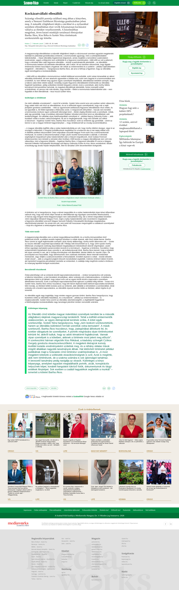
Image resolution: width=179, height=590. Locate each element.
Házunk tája (89, 3)
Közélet (46, 3)
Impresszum (27, 510)
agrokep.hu (65, 575)
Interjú (56, 3)
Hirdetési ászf (104, 510)
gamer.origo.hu (97, 549)
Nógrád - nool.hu (37, 571)
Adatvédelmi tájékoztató (72, 510)
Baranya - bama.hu (38, 544)
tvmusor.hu (96, 569)
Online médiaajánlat (40, 510)
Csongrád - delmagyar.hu (40, 552)
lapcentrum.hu (127, 564)
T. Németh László (37, 43)
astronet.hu (96, 542)
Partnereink (126, 510)
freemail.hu (126, 557)
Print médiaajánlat (55, 510)
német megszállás (31, 388)
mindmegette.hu (97, 557)
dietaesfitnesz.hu (97, 562)
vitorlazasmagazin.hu (99, 564)
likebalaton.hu (97, 552)
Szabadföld (78, 396)
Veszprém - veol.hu (68, 541)
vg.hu (63, 572)
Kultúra (27, 43)
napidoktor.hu (96, 554)
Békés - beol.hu (36, 547)
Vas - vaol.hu (66, 538)
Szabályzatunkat (145, 169)
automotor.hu (96, 544)
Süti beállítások (150, 510)
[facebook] (165, 524)
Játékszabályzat (138, 510)
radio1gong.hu (127, 575)
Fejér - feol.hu (36, 557)
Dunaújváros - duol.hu (39, 554)
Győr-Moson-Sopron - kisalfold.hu (43, 559)
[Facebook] (149, 2)
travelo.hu (95, 559)
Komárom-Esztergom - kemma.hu (43, 569)
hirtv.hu (64, 559)
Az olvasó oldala (103, 3)
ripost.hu (125, 538)
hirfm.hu (125, 577)
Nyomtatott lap (137, 73)
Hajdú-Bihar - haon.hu (39, 562)
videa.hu (125, 562)
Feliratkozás (137, 165)
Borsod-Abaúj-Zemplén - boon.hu (43, 549)
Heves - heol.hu (36, 564)
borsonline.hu (96, 580)
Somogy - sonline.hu (38, 574)
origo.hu (64, 562)
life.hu (124, 543)
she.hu (124, 546)
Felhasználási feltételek (89, 510)
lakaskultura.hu (97, 547)
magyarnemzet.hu (68, 554)
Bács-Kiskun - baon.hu (39, 542)
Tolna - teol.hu (36, 579)
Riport (65, 3)
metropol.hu (126, 541)
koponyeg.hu (126, 559)
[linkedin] (171, 524)
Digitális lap (136, 68)
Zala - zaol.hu (66, 543)
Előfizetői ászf (115, 510)
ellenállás (54, 388)
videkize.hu (95, 566)
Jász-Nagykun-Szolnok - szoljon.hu (43, 566)
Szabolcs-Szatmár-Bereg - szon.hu (43, 576)
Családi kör (76, 3)
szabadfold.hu (66, 557)
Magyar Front (43, 388)
